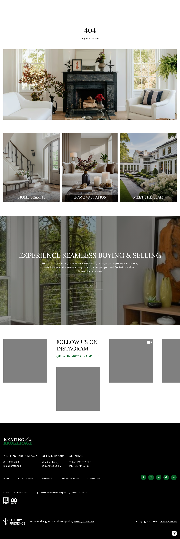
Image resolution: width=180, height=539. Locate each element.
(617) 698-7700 (11, 462)
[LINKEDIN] (158, 477)
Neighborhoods (70, 478)
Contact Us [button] (90, 285)
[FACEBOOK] (143, 477)
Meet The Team (25, 478)
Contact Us (93, 478)
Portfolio (47, 478)
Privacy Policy (168, 521)
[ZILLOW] (174, 477)
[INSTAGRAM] (151, 477)
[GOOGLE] (166, 477)
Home (6, 478)
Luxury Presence (84, 521)
